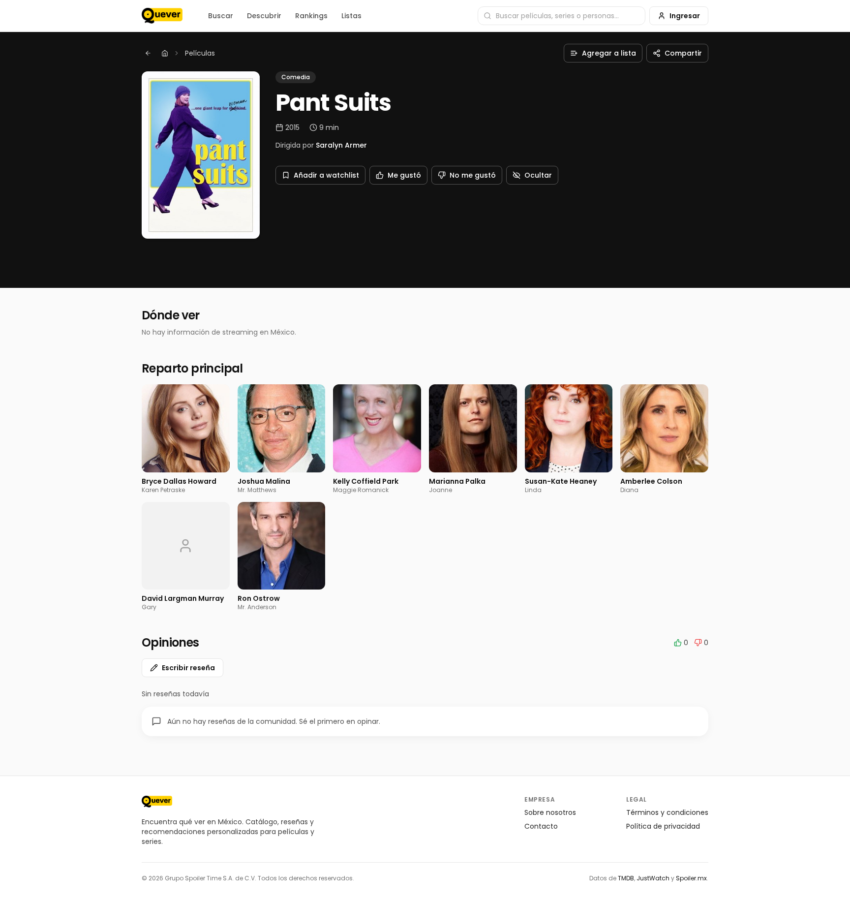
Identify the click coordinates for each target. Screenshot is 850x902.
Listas (351, 16)
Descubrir (264, 16)
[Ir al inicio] (157, 802)
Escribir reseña (188, 668)
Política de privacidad (663, 826)
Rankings (311, 16)
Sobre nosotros (550, 812)
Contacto (541, 826)
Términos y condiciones (667, 812)
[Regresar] (148, 53)
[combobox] (561, 15)
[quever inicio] (162, 16)
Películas (200, 53)
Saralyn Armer (341, 145)
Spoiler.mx (691, 878)
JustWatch (653, 878)
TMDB (626, 878)
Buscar (220, 16)
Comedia (295, 77)
